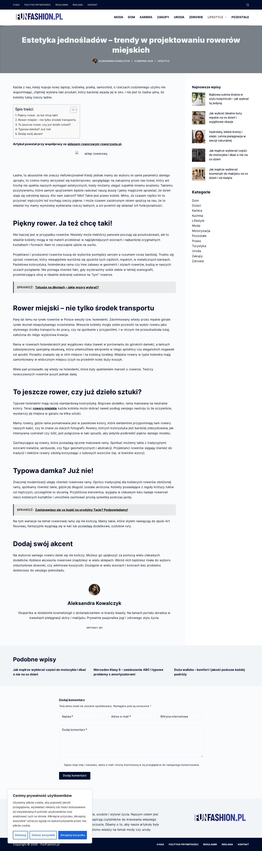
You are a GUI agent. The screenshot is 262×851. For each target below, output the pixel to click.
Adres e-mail (121, 716)
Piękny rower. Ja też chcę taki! (38, 115)
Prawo (196, 241)
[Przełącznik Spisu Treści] (71, 109)
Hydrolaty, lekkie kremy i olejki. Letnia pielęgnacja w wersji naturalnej (227, 136)
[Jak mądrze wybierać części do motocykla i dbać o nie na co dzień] (198, 155)
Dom (131, 17)
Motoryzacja (201, 231)
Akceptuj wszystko (72, 835)
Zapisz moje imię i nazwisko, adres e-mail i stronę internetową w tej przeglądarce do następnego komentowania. (131, 764)
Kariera (146, 17)
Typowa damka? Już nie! (34, 129)
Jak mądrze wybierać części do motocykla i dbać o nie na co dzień (228, 155)
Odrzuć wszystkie (43, 835)
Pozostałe (240, 17)
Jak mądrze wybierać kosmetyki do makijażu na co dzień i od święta (228, 174)
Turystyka (199, 246)
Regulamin (61, 4)
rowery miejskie (45, 408)
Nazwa (67, 716)
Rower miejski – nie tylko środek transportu (47, 119)
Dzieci (196, 205)
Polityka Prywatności (37, 4)
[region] (50, 816)
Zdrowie (196, 17)
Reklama (78, 4)
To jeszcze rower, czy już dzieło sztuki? (44, 124)
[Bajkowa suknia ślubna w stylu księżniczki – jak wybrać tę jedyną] (198, 99)
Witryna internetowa (174, 716)
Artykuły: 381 (94, 627)
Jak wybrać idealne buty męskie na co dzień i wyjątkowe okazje (225, 118)
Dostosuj (20, 835)
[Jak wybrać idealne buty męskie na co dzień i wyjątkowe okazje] (198, 117)
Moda (118, 17)
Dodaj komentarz (74, 730)
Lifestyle (215, 17)
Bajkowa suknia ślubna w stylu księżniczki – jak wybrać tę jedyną (229, 99)
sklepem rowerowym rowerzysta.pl (94, 144)
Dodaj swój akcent (30, 133)
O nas (16, 4)
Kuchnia (197, 216)
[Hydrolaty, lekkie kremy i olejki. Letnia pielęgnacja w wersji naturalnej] (198, 136)
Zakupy (163, 17)
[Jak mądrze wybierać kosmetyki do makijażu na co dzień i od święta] (198, 174)
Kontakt (92, 4)
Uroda (179, 17)
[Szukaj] (247, 5)
